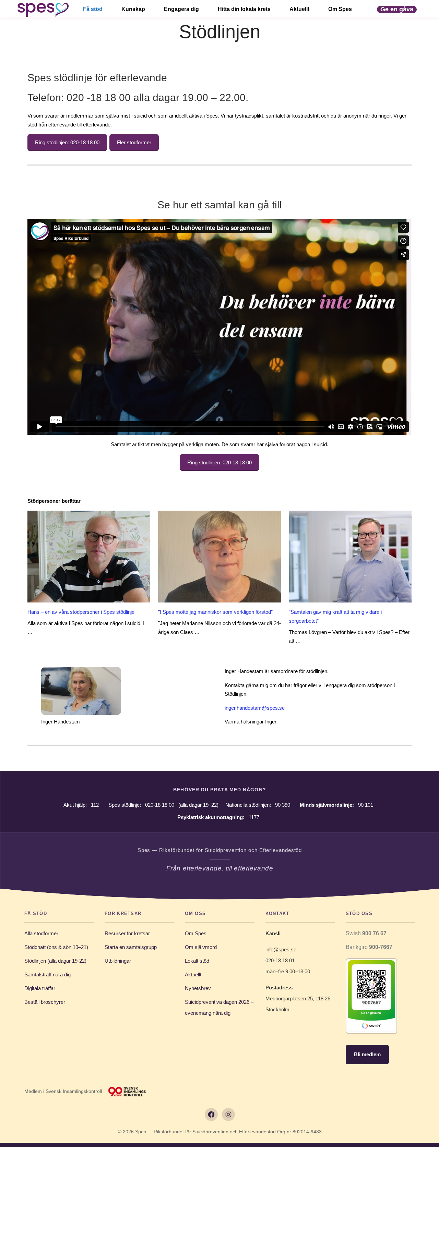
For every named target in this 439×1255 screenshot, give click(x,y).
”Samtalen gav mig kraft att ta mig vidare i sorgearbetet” (335, 616)
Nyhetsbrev (198, 988)
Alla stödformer (41, 933)
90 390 (282, 805)
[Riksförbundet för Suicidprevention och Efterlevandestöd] (43, 10)
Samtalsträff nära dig (47, 974)
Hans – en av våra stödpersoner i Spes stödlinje (80, 612)
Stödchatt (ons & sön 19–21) (56, 947)
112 (95, 805)
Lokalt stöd (197, 961)
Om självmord (201, 947)
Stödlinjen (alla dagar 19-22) (55, 961)
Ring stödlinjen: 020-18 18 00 (67, 142)
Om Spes (195, 933)
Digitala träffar (39, 988)
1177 (254, 817)
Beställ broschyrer (44, 1002)
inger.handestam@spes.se (255, 708)
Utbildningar (118, 961)
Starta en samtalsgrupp (131, 947)
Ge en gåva (396, 9)
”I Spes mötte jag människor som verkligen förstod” (215, 612)
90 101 (365, 805)
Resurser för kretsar (127, 933)
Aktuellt (193, 974)
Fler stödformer (134, 142)
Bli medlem (367, 1054)
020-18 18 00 (159, 805)
